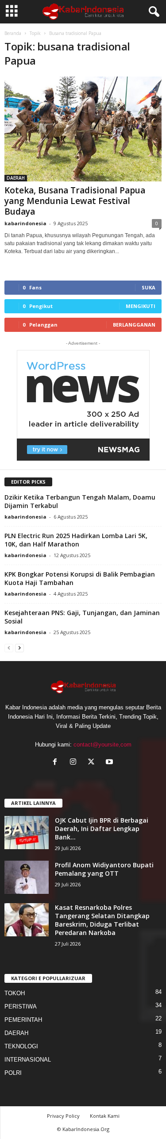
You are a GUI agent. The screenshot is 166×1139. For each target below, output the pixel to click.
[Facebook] (57, 762)
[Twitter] (93, 762)
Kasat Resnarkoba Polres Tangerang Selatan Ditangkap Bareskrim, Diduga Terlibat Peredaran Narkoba (102, 920)
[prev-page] (8, 647)
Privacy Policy (63, 1115)
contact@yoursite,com (102, 744)
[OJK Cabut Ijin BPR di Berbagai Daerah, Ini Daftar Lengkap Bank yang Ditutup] (26, 832)
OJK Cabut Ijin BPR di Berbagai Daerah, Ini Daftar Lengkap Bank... (101, 828)
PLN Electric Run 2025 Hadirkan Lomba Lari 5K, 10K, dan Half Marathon (75, 539)
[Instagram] (75, 762)
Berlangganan (134, 324)
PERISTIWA (20, 1006)
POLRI (13, 1073)
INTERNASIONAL (27, 1059)
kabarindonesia (25, 223)
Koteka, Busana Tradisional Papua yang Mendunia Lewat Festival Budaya (74, 201)
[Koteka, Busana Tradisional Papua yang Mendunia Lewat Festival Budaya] (83, 129)
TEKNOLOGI (21, 1046)
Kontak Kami (105, 1115)
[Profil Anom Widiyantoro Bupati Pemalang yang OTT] (26, 877)
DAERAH (16, 178)
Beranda (12, 33)
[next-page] (19, 647)
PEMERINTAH (23, 1019)
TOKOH (14, 993)
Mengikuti (140, 306)
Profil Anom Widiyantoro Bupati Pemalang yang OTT (104, 869)
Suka (148, 287)
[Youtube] (110, 762)
